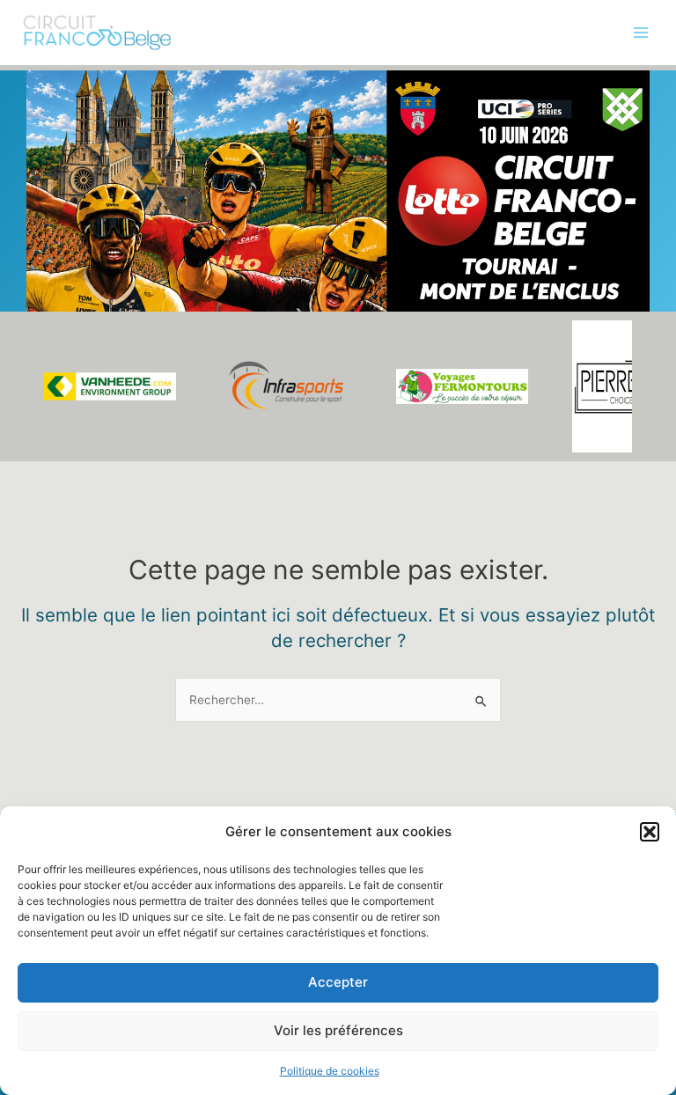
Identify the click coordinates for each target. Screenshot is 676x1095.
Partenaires (50, 234)
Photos (37, 162)
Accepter (338, 982)
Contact (40, 307)
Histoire (39, 198)
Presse (37, 270)
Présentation (54, 90)
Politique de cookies (329, 1070)
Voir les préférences (338, 1030)
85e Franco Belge (67, 126)
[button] (649, 832)
